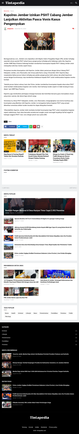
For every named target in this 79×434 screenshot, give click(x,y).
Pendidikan (54, 313)
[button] (2, 3)
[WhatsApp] (30, 126)
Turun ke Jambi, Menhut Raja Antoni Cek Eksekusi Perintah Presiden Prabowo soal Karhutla (41, 354)
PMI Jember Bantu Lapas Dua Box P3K (15, 297)
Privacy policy (53, 427)
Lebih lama (72, 188)
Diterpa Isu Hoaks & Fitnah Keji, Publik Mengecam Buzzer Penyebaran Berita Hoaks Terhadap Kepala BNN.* (63, 157)
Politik (71, 313)
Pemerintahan (44, 313)
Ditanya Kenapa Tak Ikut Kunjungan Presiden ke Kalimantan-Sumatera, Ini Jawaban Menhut (41, 363)
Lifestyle (28, 313)
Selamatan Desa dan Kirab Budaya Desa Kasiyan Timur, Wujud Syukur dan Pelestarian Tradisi (43, 244)
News (12, 11)
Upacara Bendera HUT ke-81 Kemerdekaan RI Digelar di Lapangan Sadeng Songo (39, 218)
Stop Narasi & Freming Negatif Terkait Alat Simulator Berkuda (14, 155)
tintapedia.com (41, 430)
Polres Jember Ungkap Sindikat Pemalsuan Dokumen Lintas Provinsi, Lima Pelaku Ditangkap (43, 253)
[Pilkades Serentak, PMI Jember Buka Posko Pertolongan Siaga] (6, 405)
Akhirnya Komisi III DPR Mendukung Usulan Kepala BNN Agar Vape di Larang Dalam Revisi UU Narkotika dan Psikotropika (43, 228)
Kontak (31, 427)
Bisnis (7, 313)
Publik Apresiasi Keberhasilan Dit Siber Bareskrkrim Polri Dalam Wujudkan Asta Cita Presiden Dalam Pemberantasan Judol (43, 237)
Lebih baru (6, 188)
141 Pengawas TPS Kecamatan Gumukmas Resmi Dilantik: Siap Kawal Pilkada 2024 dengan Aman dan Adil (21, 281)
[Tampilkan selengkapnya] (42, 126)
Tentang (24, 427)
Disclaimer (44, 427)
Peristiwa (63, 313)
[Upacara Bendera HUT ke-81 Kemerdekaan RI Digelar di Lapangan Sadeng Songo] (8, 221)
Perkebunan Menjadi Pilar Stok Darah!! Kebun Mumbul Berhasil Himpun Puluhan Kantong (38, 156)
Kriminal (20, 313)
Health (13, 313)
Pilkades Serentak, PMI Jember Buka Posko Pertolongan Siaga (32, 402)
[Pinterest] (34, 126)
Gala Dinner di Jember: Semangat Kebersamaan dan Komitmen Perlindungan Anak (56, 281)
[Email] (38, 126)
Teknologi (8, 316)
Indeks (37, 427)
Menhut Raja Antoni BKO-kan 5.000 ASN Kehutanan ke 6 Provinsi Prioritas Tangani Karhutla (41, 371)
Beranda (6, 11)
